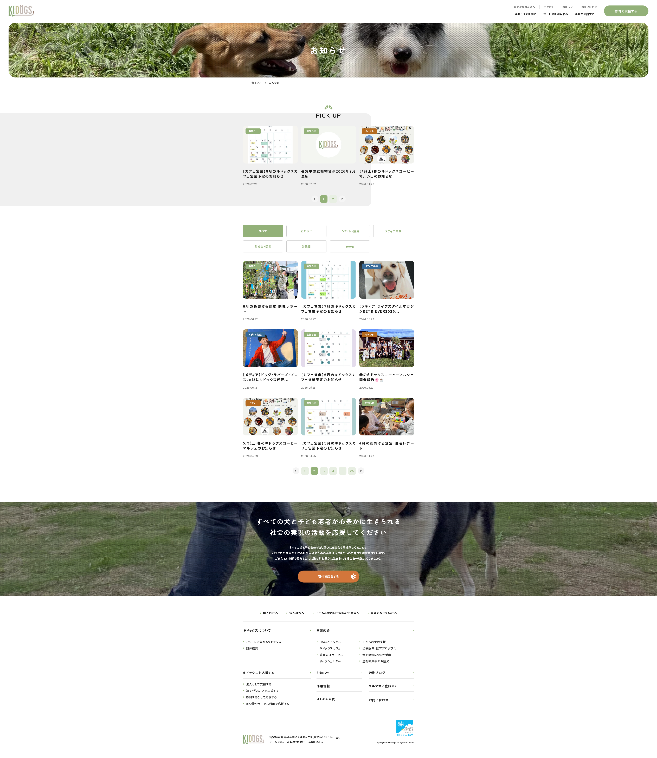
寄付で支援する (626, 11)
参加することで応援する (261, 697)
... (342, 471)
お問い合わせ (589, 7)
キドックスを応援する (259, 672)
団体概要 (252, 648)
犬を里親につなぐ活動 (376, 655)
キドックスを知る (526, 14)
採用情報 (323, 686)
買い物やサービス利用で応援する (267, 704)
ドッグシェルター (330, 661)
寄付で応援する (328, 576)
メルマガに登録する (383, 686)
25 (352, 471)
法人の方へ (296, 613)
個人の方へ (270, 613)
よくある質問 (326, 699)
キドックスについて (257, 630)
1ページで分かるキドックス (263, 642)
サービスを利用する (555, 14)
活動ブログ (377, 672)
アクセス (549, 7)
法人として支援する (258, 684)
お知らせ (567, 7)
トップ (258, 82)
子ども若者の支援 (374, 642)
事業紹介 (323, 630)
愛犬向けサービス (331, 655)
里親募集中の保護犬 (375, 661)
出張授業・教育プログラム (379, 648)
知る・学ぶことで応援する (262, 691)
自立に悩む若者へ (524, 7)
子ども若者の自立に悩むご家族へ (337, 613)
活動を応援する (585, 14)
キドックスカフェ (330, 648)
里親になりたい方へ (384, 613)
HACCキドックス (330, 642)
